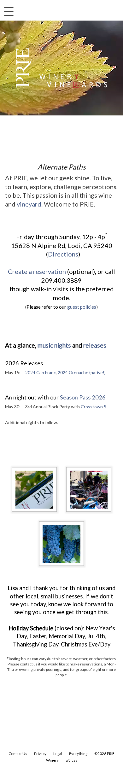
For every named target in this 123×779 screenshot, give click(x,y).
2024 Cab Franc (40, 372)
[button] (107, 9)
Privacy (40, 753)
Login (87, 9)
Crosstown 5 (93, 406)
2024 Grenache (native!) (82, 372)
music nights (54, 345)
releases (94, 345)
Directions (63, 254)
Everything (78, 753)
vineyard (29, 204)
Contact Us (18, 753)
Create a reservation (37, 271)
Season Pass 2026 (83, 397)
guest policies (81, 307)
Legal (57, 753)
